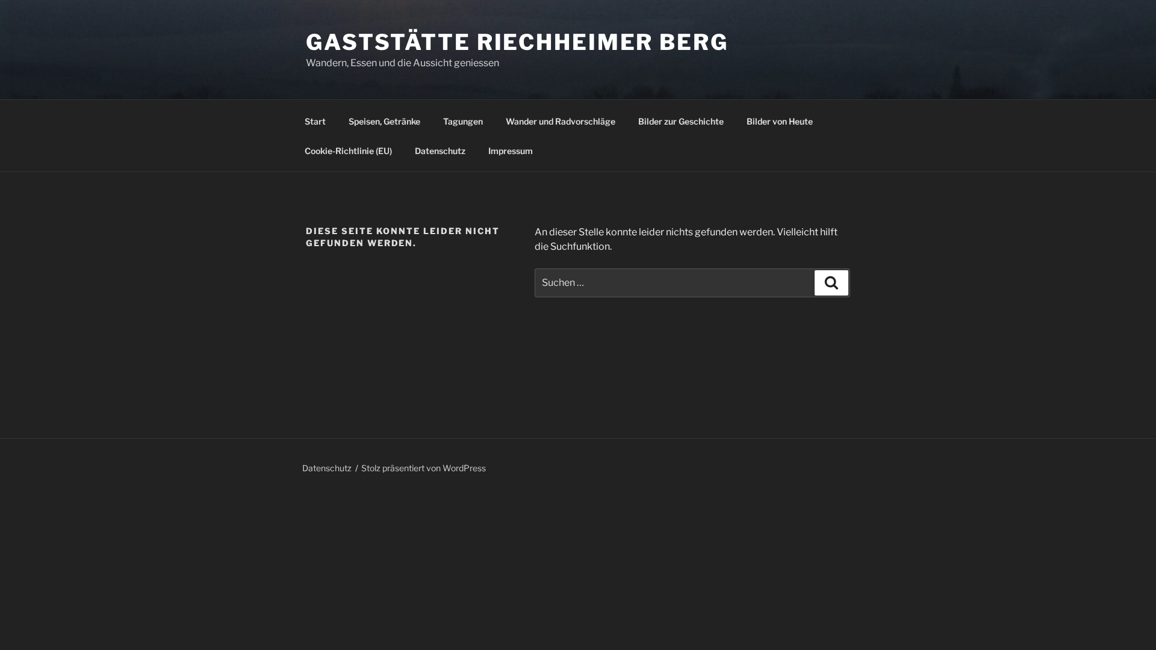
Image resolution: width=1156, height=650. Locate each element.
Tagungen (463, 121)
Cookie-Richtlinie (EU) (348, 151)
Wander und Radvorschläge (560, 121)
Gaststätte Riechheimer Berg (517, 42)
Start (315, 121)
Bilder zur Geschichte (681, 121)
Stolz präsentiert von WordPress (423, 468)
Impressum (510, 151)
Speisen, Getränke (384, 121)
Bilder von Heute (780, 121)
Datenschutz (440, 151)
